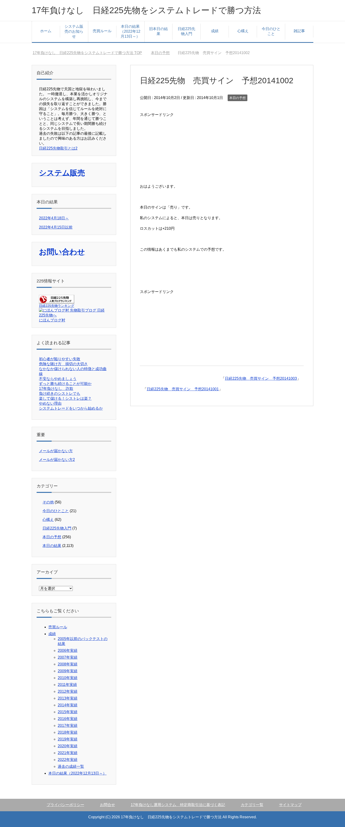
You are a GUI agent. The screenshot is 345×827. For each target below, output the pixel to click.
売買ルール (102, 31)
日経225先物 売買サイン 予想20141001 (183, 389)
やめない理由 (50, 403)
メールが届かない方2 (57, 460)
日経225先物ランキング (56, 306)
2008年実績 (67, 664)
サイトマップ (290, 805)
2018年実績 (67, 732)
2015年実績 (67, 712)
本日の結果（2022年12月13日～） (130, 31)
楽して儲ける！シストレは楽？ (65, 398)
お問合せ (107, 805)
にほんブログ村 (52, 320)
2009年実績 (67, 671)
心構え (243, 31)
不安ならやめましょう (58, 379)
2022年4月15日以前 (56, 227)
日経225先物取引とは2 (58, 148)
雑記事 (299, 31)
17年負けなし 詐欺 (56, 389)
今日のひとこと (271, 31)
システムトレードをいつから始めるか (71, 408)
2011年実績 (67, 685)
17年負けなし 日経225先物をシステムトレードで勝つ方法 (146, 10)
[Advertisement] (175, 147)
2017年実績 (67, 726)
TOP (87, 53)
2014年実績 (67, 705)
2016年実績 (67, 719)
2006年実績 (67, 651)
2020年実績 (67, 746)
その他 (48, 502)
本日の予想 (237, 98)
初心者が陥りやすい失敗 (59, 359)
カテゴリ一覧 (252, 805)
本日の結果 (51, 546)
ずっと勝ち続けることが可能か (65, 384)
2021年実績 (67, 753)
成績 (214, 31)
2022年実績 (67, 760)
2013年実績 (67, 698)
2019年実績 (67, 739)
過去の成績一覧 (71, 766)
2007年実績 (67, 657)
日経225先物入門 (186, 31)
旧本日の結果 (158, 31)
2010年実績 (67, 678)
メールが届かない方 (56, 451)
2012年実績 (67, 691)
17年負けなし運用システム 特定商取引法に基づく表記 (178, 805)
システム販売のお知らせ (74, 31)
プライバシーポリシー (65, 805)
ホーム (45, 31)
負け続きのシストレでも (59, 394)
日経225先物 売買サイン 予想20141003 (261, 378)
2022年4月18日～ (54, 218)
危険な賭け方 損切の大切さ (63, 364)
